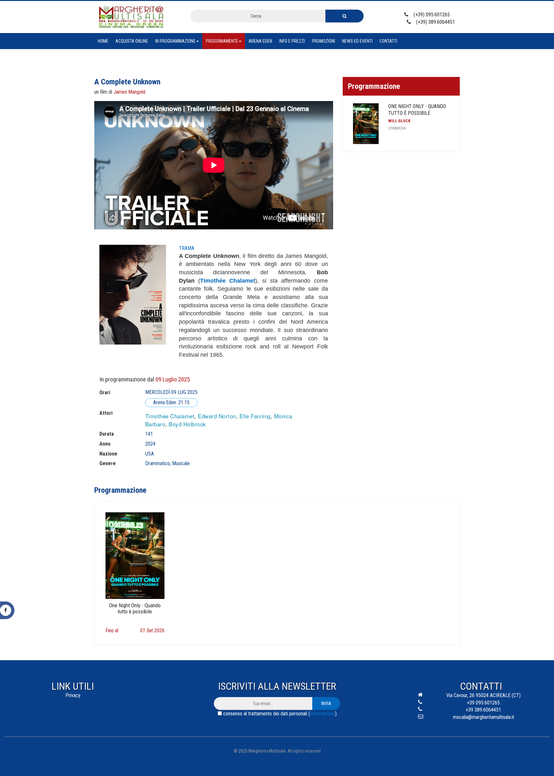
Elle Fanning (255, 416)
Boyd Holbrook (187, 424)
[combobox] (257, 16)
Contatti (388, 41)
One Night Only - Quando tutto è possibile (417, 109)
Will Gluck (399, 120)
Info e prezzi (292, 41)
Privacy (72, 695)
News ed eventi (357, 41)
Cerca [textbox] (256, 16)
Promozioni (323, 41)
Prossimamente (222, 41)
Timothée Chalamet (170, 416)
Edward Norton (217, 416)
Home (103, 41)
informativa (322, 714)
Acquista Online (131, 41)
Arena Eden (260, 41)
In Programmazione (175, 41)
